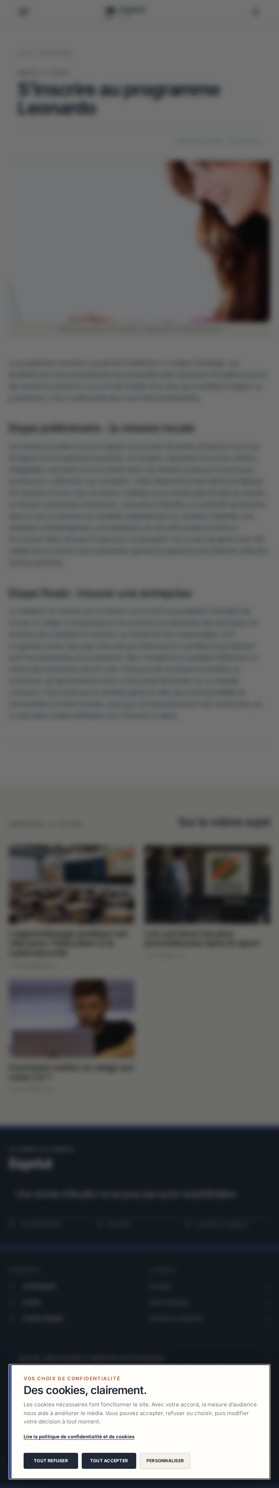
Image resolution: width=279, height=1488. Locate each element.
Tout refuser (51, 1460)
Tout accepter (109, 1460)
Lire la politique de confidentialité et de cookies (79, 1436)
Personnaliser (165, 1460)
